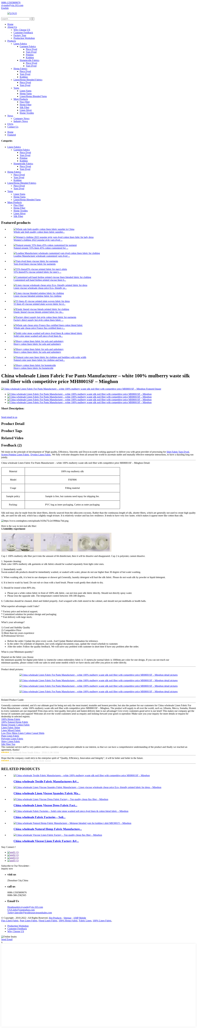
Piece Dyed (31, 49)
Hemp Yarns (26, 93)
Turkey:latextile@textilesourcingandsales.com (29, 912)
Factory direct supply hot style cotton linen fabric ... (38, 320)
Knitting (30, 57)
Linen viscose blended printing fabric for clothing (37, 296)
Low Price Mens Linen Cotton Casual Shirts (22, 733)
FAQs (10, 124)
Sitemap (67, 918)
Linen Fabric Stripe (10, 727)
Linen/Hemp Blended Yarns (33, 96)
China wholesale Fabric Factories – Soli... (40, 817)
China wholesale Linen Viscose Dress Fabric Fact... (45, 805)
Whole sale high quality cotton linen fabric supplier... (39, 232)
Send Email (6, 939)
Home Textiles (27, 113)
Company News (21, 118)
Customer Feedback (23, 32)
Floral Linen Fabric (48, 920)
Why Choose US (22, 29)
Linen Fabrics (20, 43)
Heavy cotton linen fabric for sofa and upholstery (37, 344)
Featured (11, 134)
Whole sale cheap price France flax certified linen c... (39, 328)
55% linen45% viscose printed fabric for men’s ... (37, 272)
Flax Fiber (25, 102)
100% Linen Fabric (102, 920)
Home (10, 24)
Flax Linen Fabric (10, 920)
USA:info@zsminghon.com (21, 910)
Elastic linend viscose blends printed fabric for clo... (39, 312)
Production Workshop (24, 38)
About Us (12, 27)
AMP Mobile (79, 918)
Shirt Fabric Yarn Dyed (178, 451)
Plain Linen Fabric (10, 736)
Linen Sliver (26, 110)
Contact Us (12, 126)
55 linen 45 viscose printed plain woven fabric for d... (39, 304)
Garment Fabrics (28, 46)
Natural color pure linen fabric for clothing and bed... (39, 360)
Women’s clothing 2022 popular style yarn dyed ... (38, 240)
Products (11, 41)
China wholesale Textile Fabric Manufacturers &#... (46, 781)
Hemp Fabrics (20, 68)
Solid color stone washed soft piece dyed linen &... (38, 336)
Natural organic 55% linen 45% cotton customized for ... (41, 248)
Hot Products (55, 918)
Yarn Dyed (31, 52)
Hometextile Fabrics (29, 60)
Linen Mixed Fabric (11, 730)
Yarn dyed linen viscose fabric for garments (35, 264)
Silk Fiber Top (8, 744)
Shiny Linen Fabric (10, 741)
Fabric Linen (85, 920)
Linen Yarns (25, 90)
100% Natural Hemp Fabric (14, 722)
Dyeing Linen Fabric (40, 454)
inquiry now (7, 868)
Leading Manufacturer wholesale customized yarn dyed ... (42, 256)
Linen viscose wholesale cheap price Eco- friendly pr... (40, 288)
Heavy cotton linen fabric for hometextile (33, 368)
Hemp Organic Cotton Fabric (15, 724)
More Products (21, 99)
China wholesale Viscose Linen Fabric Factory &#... (46, 841)
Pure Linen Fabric (28, 920)
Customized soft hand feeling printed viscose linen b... (40, 280)
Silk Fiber (24, 107)
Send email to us (9, 417)
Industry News (21, 121)
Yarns (16, 88)
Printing (30, 54)
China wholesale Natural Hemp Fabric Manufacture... (48, 829)
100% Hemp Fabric (10, 719)
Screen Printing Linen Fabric (15, 454)
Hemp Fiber (25, 104)
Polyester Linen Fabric (12, 738)
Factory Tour (20, 35)
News (10, 115)
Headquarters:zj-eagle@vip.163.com (25, 907)
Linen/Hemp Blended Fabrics (28, 79)
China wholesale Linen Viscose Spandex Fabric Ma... (47, 793)
